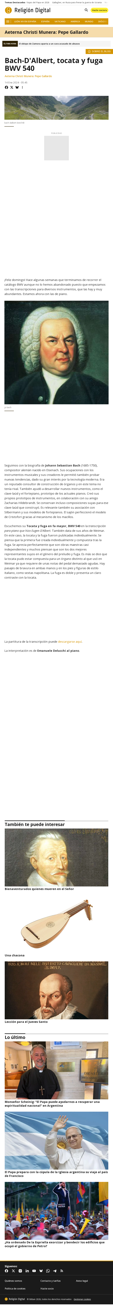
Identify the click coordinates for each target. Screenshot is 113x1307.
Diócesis (103, 21)
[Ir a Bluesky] (41, 1271)
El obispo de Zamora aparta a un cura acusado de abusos (49, 43)
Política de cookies (15, 1288)
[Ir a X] (14, 1271)
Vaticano (60, 21)
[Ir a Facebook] (7, 1271)
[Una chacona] (56, 924)
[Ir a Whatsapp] (48, 1271)
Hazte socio (47, 1288)
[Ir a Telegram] (55, 1271)
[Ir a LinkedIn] (27, 1271)
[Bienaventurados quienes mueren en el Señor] (56, 857)
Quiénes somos (13, 1280)
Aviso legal (82, 1280)
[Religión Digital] (27, 10)
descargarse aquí (70, 642)
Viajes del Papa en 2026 (37, 2)
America (75, 21)
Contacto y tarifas (50, 1280)
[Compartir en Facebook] (6, 87)
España (45, 21)
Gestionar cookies (82, 1299)
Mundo (89, 21)
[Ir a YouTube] (34, 1271)
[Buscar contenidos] (85, 10)
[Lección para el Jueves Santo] (56, 990)
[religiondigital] (15, 1299)
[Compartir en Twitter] (12, 87)
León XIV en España (25, 21)
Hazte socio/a (99, 10)
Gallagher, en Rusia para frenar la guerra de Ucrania (77, 2)
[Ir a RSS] (62, 1271)
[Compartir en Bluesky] (17, 87)
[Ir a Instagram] (21, 1271)
